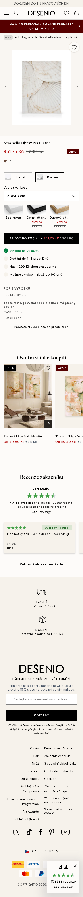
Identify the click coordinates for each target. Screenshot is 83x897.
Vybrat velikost (15, 187)
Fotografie (26, 37)
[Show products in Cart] (76, 13)
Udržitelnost (30, 779)
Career (33, 771)
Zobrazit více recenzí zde (41, 564)
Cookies (50, 779)
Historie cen (12, 318)
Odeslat (41, 715)
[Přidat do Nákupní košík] (48, 424)
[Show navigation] (7, 13)
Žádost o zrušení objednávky (56, 800)
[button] (63, 877)
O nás (34, 748)
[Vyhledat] (16, 13)
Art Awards (31, 812)
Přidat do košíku (41, 238)
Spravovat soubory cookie (58, 811)
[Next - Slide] (77, 87)
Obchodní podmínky (59, 771)
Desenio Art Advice (58, 748)
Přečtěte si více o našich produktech (41, 327)
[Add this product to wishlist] (74, 47)
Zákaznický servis (57, 756)
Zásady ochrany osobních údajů (43, 725)
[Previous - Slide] (5, 87)
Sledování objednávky (60, 763)
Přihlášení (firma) (26, 819)
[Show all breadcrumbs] (8, 37)
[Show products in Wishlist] (66, 13)
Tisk (36, 756)
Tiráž (35, 763)
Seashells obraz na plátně (58, 37)
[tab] (10, 134)
